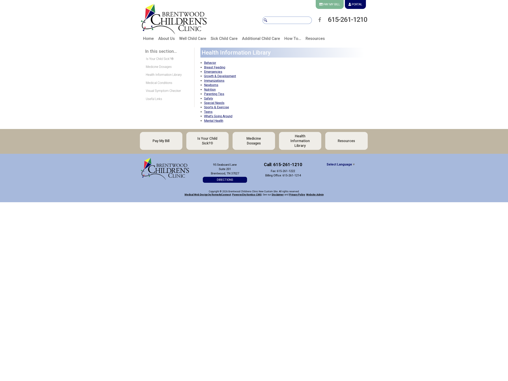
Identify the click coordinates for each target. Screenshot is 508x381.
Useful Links (154, 99)
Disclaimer (278, 194)
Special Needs (214, 103)
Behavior (210, 63)
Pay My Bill (160, 141)
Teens (208, 112)
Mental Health (213, 121)
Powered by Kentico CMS (247, 194)
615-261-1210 (347, 19)
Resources (341, 141)
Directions (225, 180)
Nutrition (210, 89)
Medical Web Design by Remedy (208, 194)
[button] (166, 39)
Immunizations (214, 81)
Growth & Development (220, 76)
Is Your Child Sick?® (160, 59)
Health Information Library (164, 75)
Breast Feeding (214, 67)
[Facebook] (320, 19)
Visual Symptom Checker (163, 91)
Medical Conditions (159, 83)
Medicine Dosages (159, 67)
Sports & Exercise (216, 107)
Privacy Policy (297, 194)
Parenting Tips (214, 94)
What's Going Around (218, 116)
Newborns (211, 85)
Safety (208, 98)
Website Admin (315, 194)
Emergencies (213, 72)
